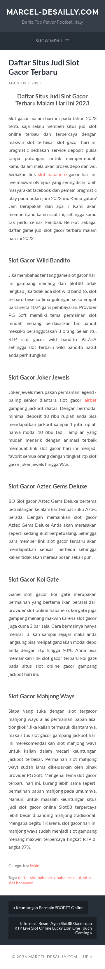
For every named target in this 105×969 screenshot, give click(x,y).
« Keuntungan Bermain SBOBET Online (48, 907)
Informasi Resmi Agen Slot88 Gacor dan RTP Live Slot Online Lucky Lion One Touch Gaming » (53, 928)
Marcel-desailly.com (52, 11)
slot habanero (52, 174)
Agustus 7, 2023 (24, 83)
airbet (91, 400)
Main (34, 865)
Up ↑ (88, 956)
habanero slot (69, 877)
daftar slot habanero (36, 877)
